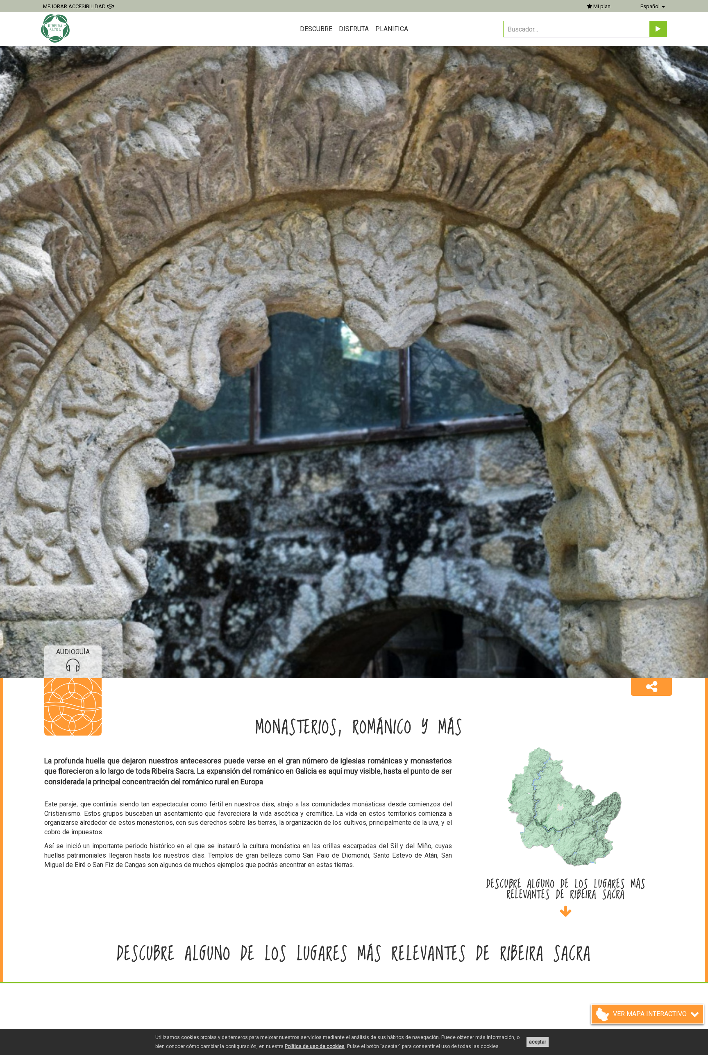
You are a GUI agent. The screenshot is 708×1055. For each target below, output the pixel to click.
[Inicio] (56, 28)
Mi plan (601, 6)
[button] (651, 687)
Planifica (391, 29)
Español (650, 6)
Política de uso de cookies (315, 1046)
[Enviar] (658, 29)
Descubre (316, 29)
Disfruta (354, 29)
